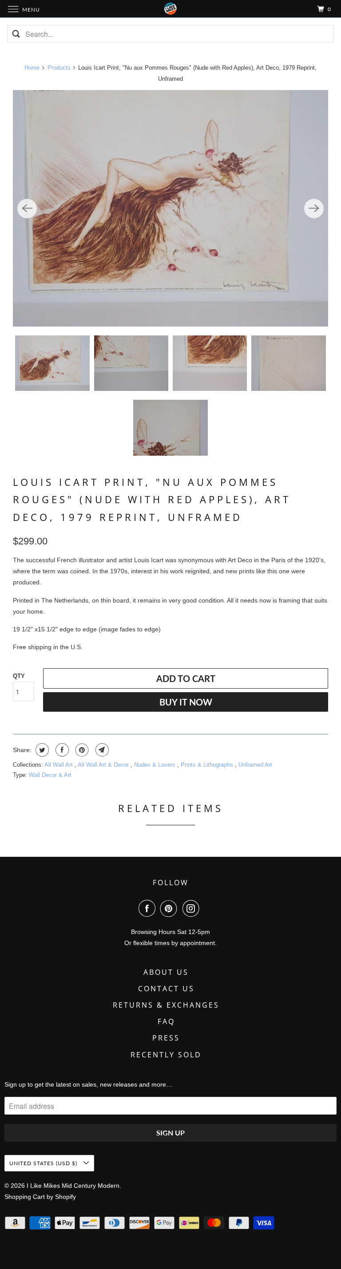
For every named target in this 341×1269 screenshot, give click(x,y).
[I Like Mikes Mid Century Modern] (170, 8)
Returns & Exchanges (166, 1005)
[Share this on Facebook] (61, 750)
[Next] (314, 208)
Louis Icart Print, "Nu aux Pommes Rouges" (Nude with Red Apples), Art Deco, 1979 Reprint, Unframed (152, 499)
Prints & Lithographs (208, 764)
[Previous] (27, 208)
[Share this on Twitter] (41, 750)
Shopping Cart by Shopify (40, 1196)
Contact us (166, 988)
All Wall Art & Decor (104, 764)
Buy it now (185, 702)
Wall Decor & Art (50, 775)
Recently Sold (166, 1055)
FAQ (166, 1021)
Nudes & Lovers (155, 764)
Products (59, 67)
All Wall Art (59, 764)
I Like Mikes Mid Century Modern (73, 1185)
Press (166, 1038)
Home (32, 67)
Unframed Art (255, 764)
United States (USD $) (44, 1163)
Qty (19, 676)
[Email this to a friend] (101, 750)
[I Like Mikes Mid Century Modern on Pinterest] (170, 908)
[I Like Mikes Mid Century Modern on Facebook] (149, 908)
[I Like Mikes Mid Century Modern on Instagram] (192, 908)
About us (166, 972)
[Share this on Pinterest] (81, 750)
